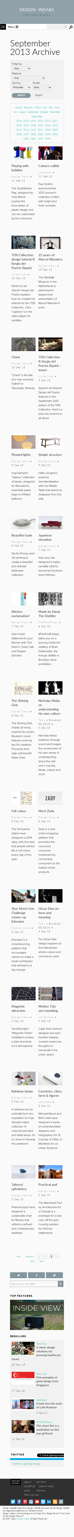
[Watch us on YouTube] (37, 1501)
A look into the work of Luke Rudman (49, 1405)
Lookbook (45, 172)
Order (36, 83)
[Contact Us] (61, 1501)
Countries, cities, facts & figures (50, 1093)
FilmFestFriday (48, 622)
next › (32, 1261)
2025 (26, 120)
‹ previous (29, 1256)
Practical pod (47, 1184)
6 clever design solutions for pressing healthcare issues (36, 1353)
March (37, 107)
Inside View (19, 274)
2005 (40, 134)
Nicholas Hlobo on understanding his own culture (49, 707)
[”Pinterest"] (54, 1275)
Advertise (29, 1486)
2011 (40, 129)
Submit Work (46, 1486)
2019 (26, 125)
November (55, 112)
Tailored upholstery (19, 1186)
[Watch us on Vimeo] (43, 1501)
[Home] (37, 10)
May (51, 107)
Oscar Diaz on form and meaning (48, 912)
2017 (40, 125)
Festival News (20, 928)
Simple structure (50, 454)
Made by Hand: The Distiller (49, 613)
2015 (55, 125)
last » (42, 1261)
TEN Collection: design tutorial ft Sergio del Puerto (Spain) (23, 261)
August (22, 112)
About (27, 1482)
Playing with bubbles (20, 167)
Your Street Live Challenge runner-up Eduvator (22, 914)
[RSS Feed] (55, 1501)
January (19, 107)
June (57, 107)
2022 (48, 120)
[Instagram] (31, 1501)
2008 (19, 134)
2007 (26, 134)
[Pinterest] (25, 1501)
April (44, 107)
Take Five (41, 1343)
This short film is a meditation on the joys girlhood (47, 1429)
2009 (55, 129)
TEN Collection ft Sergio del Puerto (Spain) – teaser (49, 363)
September (33, 112)
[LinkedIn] (49, 1501)
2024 (33, 120)
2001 (33, 138)
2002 (26, 138)
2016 (48, 125)
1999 (40, 138)
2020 (19, 125)
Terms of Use (31, 1494)
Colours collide (48, 165)
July (16, 112)
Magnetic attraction (18, 1008)
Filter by (17, 64)
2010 (48, 129)
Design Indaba (23, 1518)
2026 (19, 120)
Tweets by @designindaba (26, 1463)
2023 (40, 120)
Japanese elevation (45, 537)
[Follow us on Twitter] (18, 1275)
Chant (15, 357)
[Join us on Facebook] (36, 1275)
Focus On (41, 1373)
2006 (33, 134)
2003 (55, 134)
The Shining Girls (19, 702)
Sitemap (40, 1490)
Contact (41, 1482)
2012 (33, 129)
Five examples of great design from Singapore (47, 1381)
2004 (48, 134)
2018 (33, 125)
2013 (26, 129)
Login (27, 1490)
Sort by (16, 83)
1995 (48, 138)
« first (18, 1256)
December (37, 116)
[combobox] (57, 26)
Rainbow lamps (22, 1091)
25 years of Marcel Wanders (50, 257)
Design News (20, 176)
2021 (55, 120)
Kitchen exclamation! (20, 613)
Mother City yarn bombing (48, 1008)
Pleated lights (21, 454)
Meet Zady (46, 811)
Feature (16, 73)
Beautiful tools (21, 535)
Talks (41, 720)
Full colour (18, 811)
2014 (19, 129)
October (44, 112)
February (28, 107)
